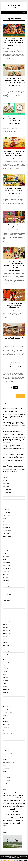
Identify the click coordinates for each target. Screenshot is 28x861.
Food (4, 683)
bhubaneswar (17, 793)
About (4, 615)
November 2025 (6, 492)
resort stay (5, 724)
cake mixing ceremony (7, 654)
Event (4, 674)
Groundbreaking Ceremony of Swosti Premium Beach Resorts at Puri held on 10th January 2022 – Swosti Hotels (14, 424)
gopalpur (5, 692)
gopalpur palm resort (7, 695)
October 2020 (6, 571)
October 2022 (6, 533)
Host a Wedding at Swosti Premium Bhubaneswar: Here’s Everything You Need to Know (14, 40)
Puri (4, 718)
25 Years (5, 604)
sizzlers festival (6, 739)
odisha (18, 806)
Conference (5, 662)
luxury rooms (9, 806)
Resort (4, 721)
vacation (5, 771)
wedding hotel (6, 777)
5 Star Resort (6, 612)
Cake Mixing (5, 651)
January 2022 (6, 544)
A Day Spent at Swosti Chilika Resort (15, 434)
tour (14, 823)
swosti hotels (8, 817)
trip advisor (5, 768)
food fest (8, 800)
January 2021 (6, 565)
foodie (16, 800)
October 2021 (6, 550)
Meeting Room (6, 703)
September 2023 (6, 518)
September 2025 (6, 495)
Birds (4, 636)
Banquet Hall (5, 621)
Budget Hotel (6, 645)
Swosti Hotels (14, 5)
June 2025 (5, 498)
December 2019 (6, 594)
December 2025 (6, 489)
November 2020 (6, 568)
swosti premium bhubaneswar (9, 756)
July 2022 (5, 539)
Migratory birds (6, 706)
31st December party (7, 607)
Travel (4, 765)
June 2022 (5, 542)
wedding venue (6, 780)
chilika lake (20, 795)
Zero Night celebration (8, 783)
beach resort (10, 793)
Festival (4, 680)
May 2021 (5, 556)
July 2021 (5, 553)
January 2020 (6, 591)
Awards (4, 618)
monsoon (5, 709)
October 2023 (6, 515)
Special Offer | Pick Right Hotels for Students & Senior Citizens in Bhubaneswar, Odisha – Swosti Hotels (13, 447)
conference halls (12, 797)
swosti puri (5, 759)
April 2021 (5, 559)
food (4, 800)
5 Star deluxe (5, 610)
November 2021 (6, 547)
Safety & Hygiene (6, 733)
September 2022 (6, 536)
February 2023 (6, 527)
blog (4, 639)
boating (4, 642)
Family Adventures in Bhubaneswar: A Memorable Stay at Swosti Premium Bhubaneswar (14, 80)
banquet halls (5, 793)
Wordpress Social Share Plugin (7, 860)
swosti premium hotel (12, 820)
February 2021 (6, 562)
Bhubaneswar (6, 633)
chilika (14, 795)
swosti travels (20, 820)
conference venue (6, 665)
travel (21, 823)
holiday (20, 800)
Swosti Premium (6, 753)
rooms (4, 730)
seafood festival (6, 736)
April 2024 (5, 509)
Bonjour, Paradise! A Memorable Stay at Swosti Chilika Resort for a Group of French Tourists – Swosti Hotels (13, 408)
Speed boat (5, 744)
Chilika (4, 656)
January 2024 (6, 512)
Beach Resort (6, 630)
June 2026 (5, 483)
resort (12, 809)
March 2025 (5, 501)
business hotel (6, 648)
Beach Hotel (5, 627)
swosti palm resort (16, 817)
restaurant (5, 727)
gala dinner (5, 689)
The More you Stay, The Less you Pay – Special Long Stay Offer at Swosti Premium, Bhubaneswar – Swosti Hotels (14, 416)
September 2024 (6, 503)
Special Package (6, 742)
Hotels (4, 698)
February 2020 (6, 589)
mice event (13, 806)
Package (4, 715)
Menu (24, 12)
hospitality (8, 803)
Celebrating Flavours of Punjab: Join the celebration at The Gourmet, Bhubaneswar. (14, 153)
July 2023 (5, 521)
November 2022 (6, 530)
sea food (15, 811)
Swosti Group (17, 45)
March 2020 (5, 586)
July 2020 (5, 577)
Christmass (5, 659)
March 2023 (5, 524)
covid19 (4, 668)
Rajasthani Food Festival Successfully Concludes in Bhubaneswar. (14, 305)
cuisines (4, 671)
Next (16, 387)
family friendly (6, 677)
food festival (5, 686)
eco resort (19, 797)
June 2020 (5, 580)
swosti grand (16, 814)
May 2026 (5, 486)
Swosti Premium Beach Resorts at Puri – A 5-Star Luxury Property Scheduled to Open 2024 (14, 427)
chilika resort (5, 797)
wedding (4, 774)
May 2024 (5, 506)
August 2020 (5, 574)
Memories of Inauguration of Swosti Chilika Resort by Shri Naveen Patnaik (13, 441)
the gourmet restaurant (8, 762)
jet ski (4, 700)
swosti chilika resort (7, 747)
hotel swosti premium (19, 803)
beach (4, 624)
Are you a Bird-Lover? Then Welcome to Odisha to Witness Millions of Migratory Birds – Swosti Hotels (13, 433)
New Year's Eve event (7, 712)
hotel (13, 803)
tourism (17, 823)
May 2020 (5, 583)
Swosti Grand (6, 750)
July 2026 (5, 480)
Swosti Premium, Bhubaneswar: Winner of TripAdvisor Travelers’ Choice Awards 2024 (14, 119)
